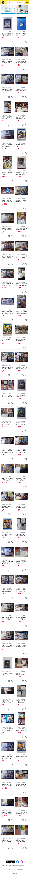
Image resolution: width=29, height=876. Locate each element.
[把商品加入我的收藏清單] (9, 42)
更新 (25, 865)
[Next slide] (13, 162)
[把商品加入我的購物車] (12, 42)
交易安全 (15, 873)
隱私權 (13, 869)
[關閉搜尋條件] (15, 2)
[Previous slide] (2, 162)
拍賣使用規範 (20, 869)
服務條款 (7, 869)
